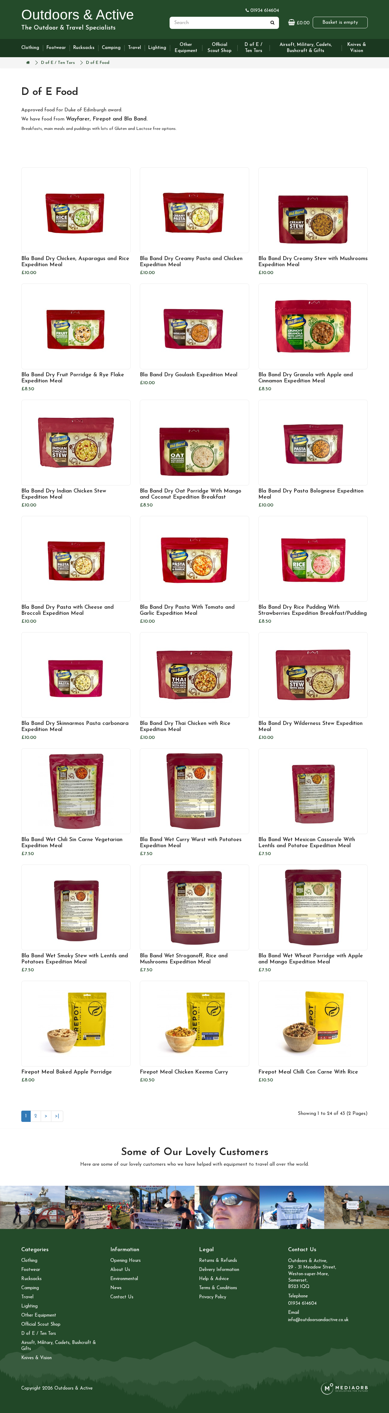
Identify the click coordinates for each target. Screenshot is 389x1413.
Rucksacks (84, 48)
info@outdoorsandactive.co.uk (318, 1320)
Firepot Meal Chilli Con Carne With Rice (308, 1072)
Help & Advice (214, 1279)
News (116, 1288)
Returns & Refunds (218, 1260)
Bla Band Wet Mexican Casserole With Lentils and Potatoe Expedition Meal (306, 843)
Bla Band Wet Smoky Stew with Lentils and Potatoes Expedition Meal (74, 959)
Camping (111, 48)
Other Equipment (186, 48)
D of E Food (97, 63)
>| (57, 1116)
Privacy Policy (212, 1297)
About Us (120, 1270)
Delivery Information (219, 1270)
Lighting (157, 48)
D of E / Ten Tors (253, 48)
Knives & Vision (356, 48)
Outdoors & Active (77, 15)
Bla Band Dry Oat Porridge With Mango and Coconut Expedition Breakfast (190, 494)
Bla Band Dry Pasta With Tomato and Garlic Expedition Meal (187, 610)
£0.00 (299, 22)
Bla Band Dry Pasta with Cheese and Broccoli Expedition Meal (67, 610)
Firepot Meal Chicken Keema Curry (184, 1072)
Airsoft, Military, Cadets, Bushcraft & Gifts (306, 48)
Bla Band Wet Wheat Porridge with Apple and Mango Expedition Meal (310, 959)
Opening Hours (125, 1260)
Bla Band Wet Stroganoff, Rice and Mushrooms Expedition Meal (184, 959)
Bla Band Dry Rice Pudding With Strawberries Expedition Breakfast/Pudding (312, 610)
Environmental (124, 1279)
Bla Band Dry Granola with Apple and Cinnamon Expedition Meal (305, 378)
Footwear (56, 48)
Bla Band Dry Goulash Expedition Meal (188, 375)
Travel (134, 48)
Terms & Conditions (218, 1288)
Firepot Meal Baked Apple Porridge (66, 1072)
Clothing (30, 48)
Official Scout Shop (220, 48)
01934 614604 (264, 10)
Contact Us (121, 1297)
